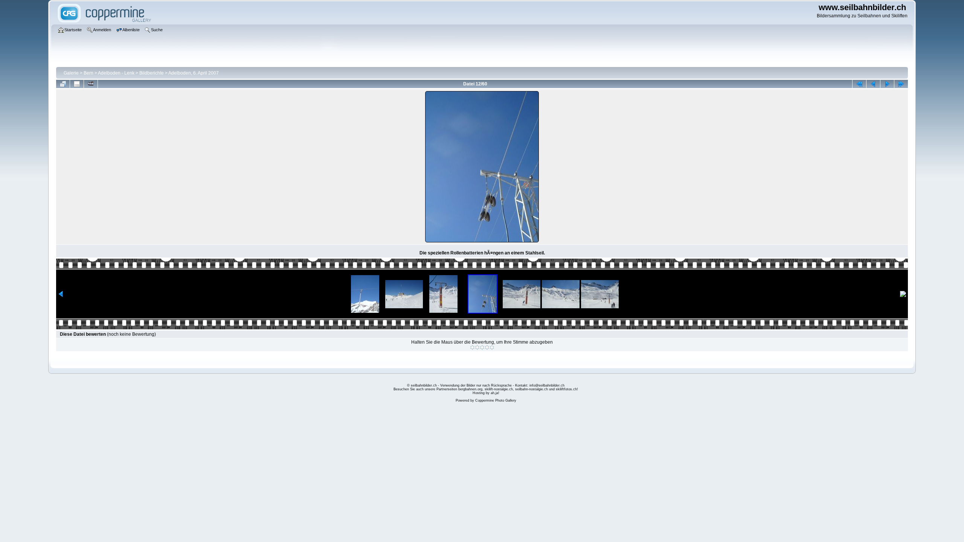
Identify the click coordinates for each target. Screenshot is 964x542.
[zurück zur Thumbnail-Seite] (63, 84)
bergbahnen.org (470, 389)
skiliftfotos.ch (566, 389)
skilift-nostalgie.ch (499, 389)
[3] (482, 347)
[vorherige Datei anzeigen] (873, 84)
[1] (472, 347)
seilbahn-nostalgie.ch (531, 389)
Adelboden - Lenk (116, 73)
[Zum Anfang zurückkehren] (859, 84)
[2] (477, 347)
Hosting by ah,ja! (486, 393)
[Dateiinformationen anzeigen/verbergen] (77, 84)
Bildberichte (151, 73)
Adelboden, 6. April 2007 (193, 73)
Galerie (71, 73)
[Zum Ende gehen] (901, 84)
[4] (487, 347)
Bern (88, 73)
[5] (492, 347)
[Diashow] (91, 84)
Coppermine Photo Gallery (495, 400)
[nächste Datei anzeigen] (887, 84)
